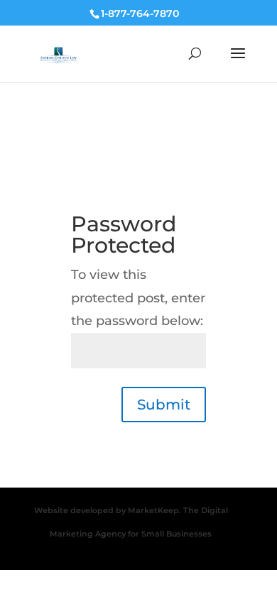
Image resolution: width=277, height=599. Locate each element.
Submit (163, 404)
